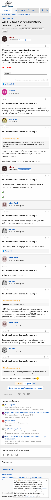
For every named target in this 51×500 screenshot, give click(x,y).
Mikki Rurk (13, 203)
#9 (48, 331)
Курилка (8, 425)
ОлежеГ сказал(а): (9, 139)
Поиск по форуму (23, 14)
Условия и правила (9, 478)
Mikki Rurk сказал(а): (10, 301)
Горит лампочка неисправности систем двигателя (27, 412)
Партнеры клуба (11, 443)
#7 (48, 266)
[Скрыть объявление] (46, 481)
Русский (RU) (8, 474)
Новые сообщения (9, 14)
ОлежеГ (12, 90)
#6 (48, 238)
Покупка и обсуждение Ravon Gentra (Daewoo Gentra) (25, 409)
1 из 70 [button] (19, 384)
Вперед (27, 384)
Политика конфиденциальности (30, 478)
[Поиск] (47, 10)
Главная (6, 10)
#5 (48, 212)
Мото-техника (11, 420)
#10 (48, 357)
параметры (26, 28)
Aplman (12, 229)
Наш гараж (10, 405)
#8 (48, 290)
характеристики (37, 28)
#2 (48, 99)
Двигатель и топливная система (17, 417)
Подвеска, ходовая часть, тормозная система (22, 433)
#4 (48, 176)
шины (4, 31)
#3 (48, 128)
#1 (48, 46)
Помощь (5, 480)
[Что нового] (42, 10)
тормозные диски (13, 428)
